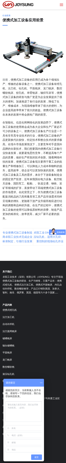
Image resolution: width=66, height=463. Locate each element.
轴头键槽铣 (8, 345)
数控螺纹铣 (8, 366)
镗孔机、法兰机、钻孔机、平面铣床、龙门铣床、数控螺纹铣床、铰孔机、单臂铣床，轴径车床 (32, 88)
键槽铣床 (7, 338)
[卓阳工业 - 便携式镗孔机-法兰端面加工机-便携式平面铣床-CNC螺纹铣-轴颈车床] (19, 4)
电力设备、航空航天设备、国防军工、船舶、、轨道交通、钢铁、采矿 (32, 183)
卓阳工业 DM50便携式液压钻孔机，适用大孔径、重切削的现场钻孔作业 (48, 237)
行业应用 (6, 15)
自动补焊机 (8, 324)
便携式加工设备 (20, 79)
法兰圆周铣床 (10, 331)
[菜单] (61, 5)
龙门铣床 (7, 359)
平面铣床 (7, 352)
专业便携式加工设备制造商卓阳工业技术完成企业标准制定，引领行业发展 (17, 237)
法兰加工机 (8, 317)
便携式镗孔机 (10, 309)
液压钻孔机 (8, 373)
